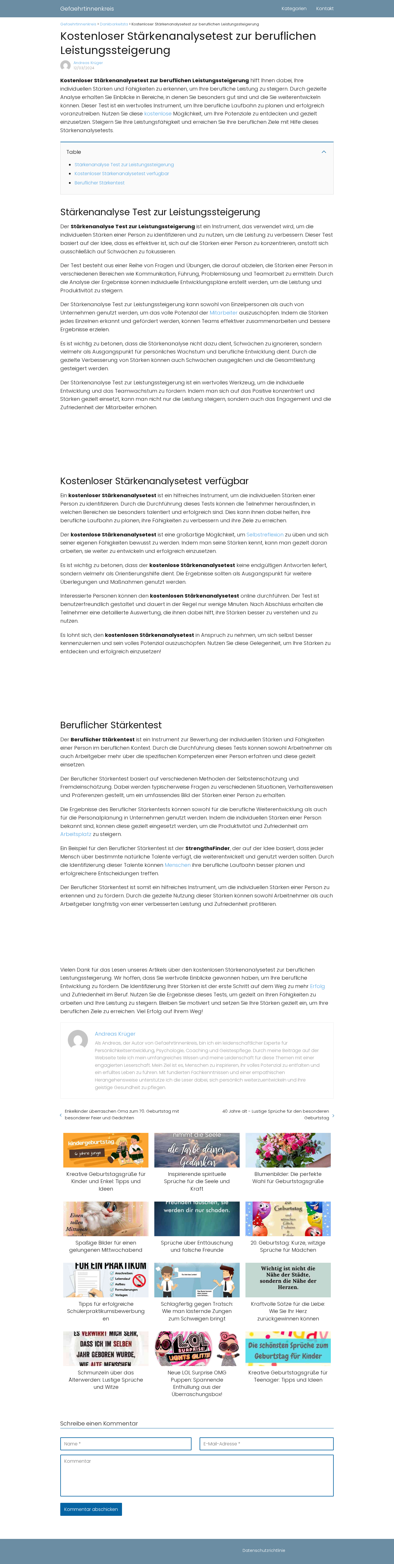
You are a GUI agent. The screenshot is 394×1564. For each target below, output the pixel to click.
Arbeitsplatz (75, 834)
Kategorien (294, 8)
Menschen (178, 865)
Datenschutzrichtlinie (264, 1550)
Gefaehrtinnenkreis (87, 9)
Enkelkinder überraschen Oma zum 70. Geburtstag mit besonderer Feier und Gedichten (122, 1114)
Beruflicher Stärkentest (100, 182)
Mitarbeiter (224, 312)
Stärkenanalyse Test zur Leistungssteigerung (124, 164)
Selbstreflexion (265, 534)
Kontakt (325, 8)
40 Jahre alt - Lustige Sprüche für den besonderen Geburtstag (275, 1114)
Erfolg (317, 986)
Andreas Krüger (88, 63)
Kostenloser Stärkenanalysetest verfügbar (122, 173)
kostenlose (158, 113)
